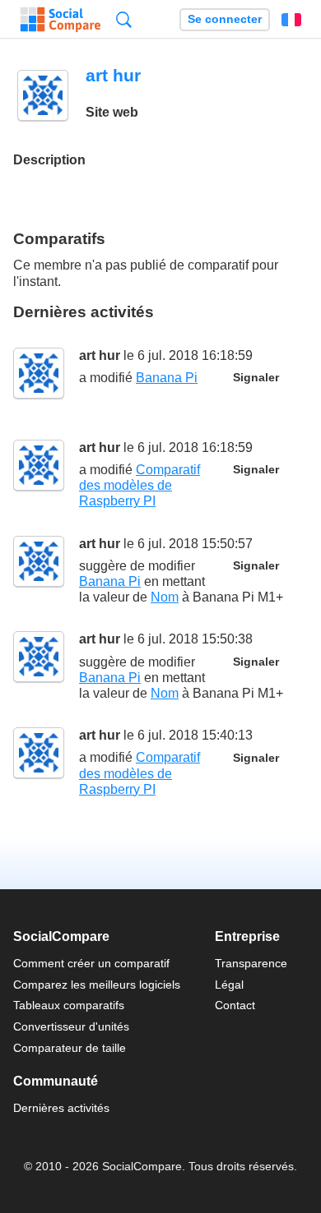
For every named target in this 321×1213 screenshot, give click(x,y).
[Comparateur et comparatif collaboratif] (60, 19)
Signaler (256, 377)
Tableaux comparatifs (68, 1005)
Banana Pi (167, 378)
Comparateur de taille (69, 1047)
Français (291, 19)
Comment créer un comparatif (91, 963)
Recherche (124, 19)
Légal (229, 984)
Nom (165, 597)
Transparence (251, 963)
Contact (235, 1005)
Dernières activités (61, 1107)
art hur (99, 355)
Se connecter (225, 19)
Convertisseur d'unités (71, 1026)
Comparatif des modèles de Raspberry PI (139, 485)
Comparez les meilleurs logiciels (96, 984)
